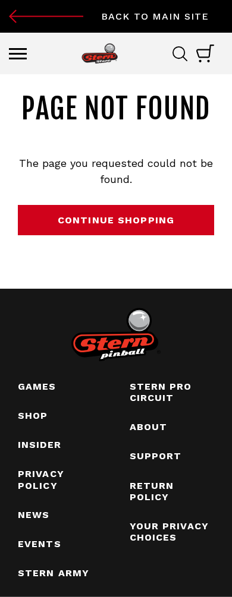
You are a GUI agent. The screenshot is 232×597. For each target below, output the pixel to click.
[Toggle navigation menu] (18, 53)
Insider (39, 444)
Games (37, 386)
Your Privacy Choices (169, 531)
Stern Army (53, 573)
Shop (33, 415)
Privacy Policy (41, 479)
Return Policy (152, 491)
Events (39, 543)
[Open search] (184, 53)
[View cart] (205, 53)
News (33, 514)
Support (156, 456)
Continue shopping (116, 220)
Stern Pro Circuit (161, 392)
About (149, 426)
